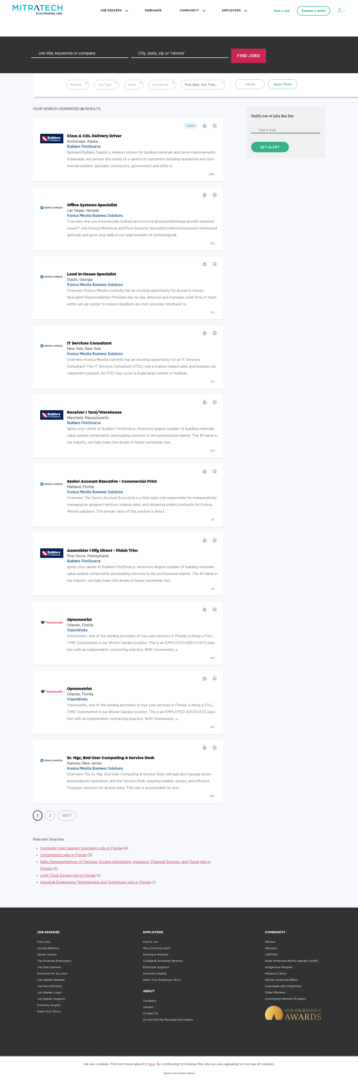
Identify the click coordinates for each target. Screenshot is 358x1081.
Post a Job (282, 10)
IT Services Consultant (89, 343)
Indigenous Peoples (278, 967)
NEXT (67, 815)
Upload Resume (48, 948)
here (151, 1064)
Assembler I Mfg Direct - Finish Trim (102, 550)
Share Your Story (49, 1011)
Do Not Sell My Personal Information (168, 1019)
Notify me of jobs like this (272, 116)
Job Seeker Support (51, 998)
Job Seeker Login (49, 992)
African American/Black (281, 979)
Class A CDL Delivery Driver (94, 136)
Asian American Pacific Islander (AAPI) (291, 960)
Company (149, 1000)
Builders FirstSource (84, 146)
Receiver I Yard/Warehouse (94, 412)
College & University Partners (163, 960)
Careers (148, 1007)
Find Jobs (44, 941)
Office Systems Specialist (92, 205)
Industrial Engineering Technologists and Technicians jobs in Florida (95, 882)
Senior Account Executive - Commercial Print (112, 481)
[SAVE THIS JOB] (215, 126)
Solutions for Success (52, 973)
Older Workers (275, 992)
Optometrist (79, 619)
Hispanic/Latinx (275, 973)
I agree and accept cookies (179, 1073)
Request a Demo (313, 10)
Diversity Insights (49, 1005)
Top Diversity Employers (54, 960)
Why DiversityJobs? (156, 948)
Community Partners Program (285, 998)
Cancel (250, 84)
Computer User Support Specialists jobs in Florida (81, 848)
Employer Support (156, 967)
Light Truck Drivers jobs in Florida (67, 875)
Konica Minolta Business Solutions (95, 215)
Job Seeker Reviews (51, 979)
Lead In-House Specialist (91, 274)
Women (270, 941)
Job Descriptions (49, 967)
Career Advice (47, 954)
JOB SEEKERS (111, 10)
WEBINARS (153, 10)
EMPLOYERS (231, 10)
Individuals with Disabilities (283, 986)
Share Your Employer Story (162, 979)
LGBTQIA (271, 954)
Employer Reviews (156, 954)
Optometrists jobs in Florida (63, 855)
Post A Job (150, 941)
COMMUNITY (189, 10)
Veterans (271, 948)
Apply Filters (282, 84)
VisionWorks (77, 630)
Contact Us (150, 1013)
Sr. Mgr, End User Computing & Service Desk (110, 757)
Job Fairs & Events (49, 986)
